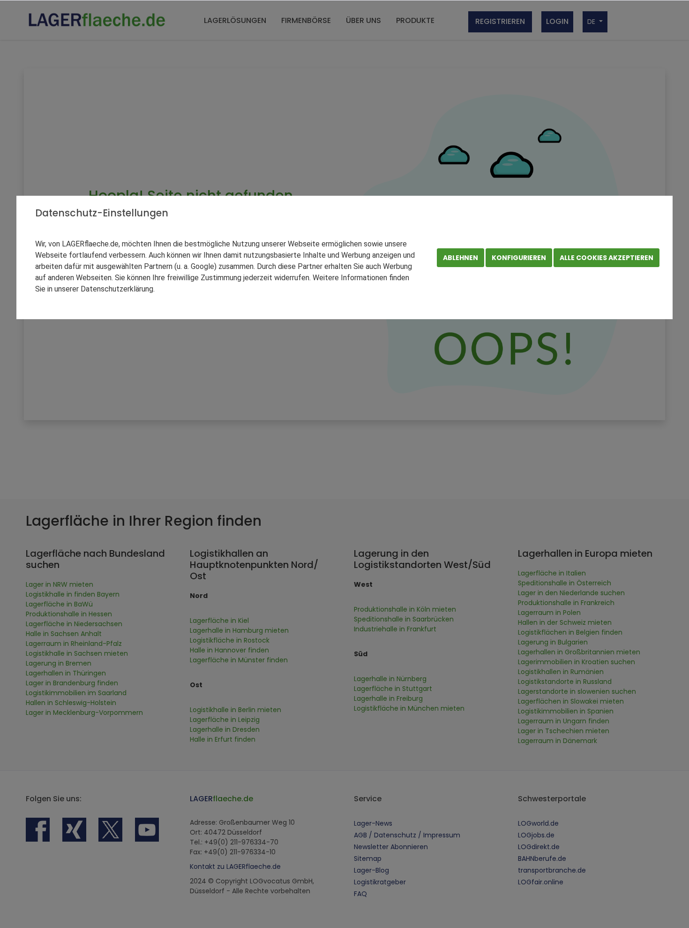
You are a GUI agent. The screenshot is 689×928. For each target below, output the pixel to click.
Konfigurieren (519, 257)
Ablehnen (460, 257)
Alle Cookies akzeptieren (606, 257)
